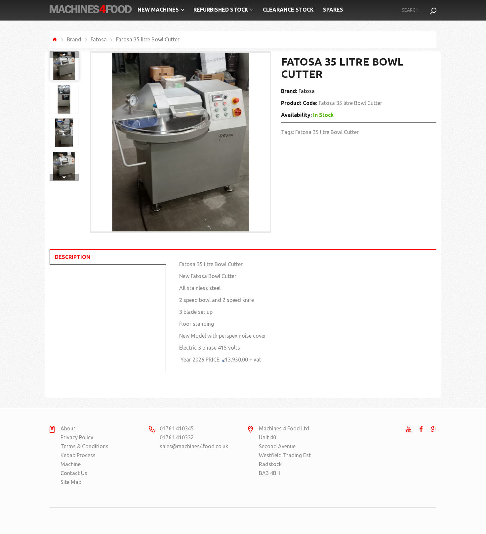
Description (72, 257)
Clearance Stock (288, 10)
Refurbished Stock (220, 10)
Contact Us (74, 473)
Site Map (71, 482)
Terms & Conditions (84, 446)
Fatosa (99, 39)
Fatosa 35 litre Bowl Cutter (327, 132)
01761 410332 (177, 437)
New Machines (158, 10)
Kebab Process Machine (78, 459)
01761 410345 (177, 428)
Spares (333, 10)
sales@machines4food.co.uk (185, 446)
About (68, 428)
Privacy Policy (77, 437)
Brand (74, 39)
